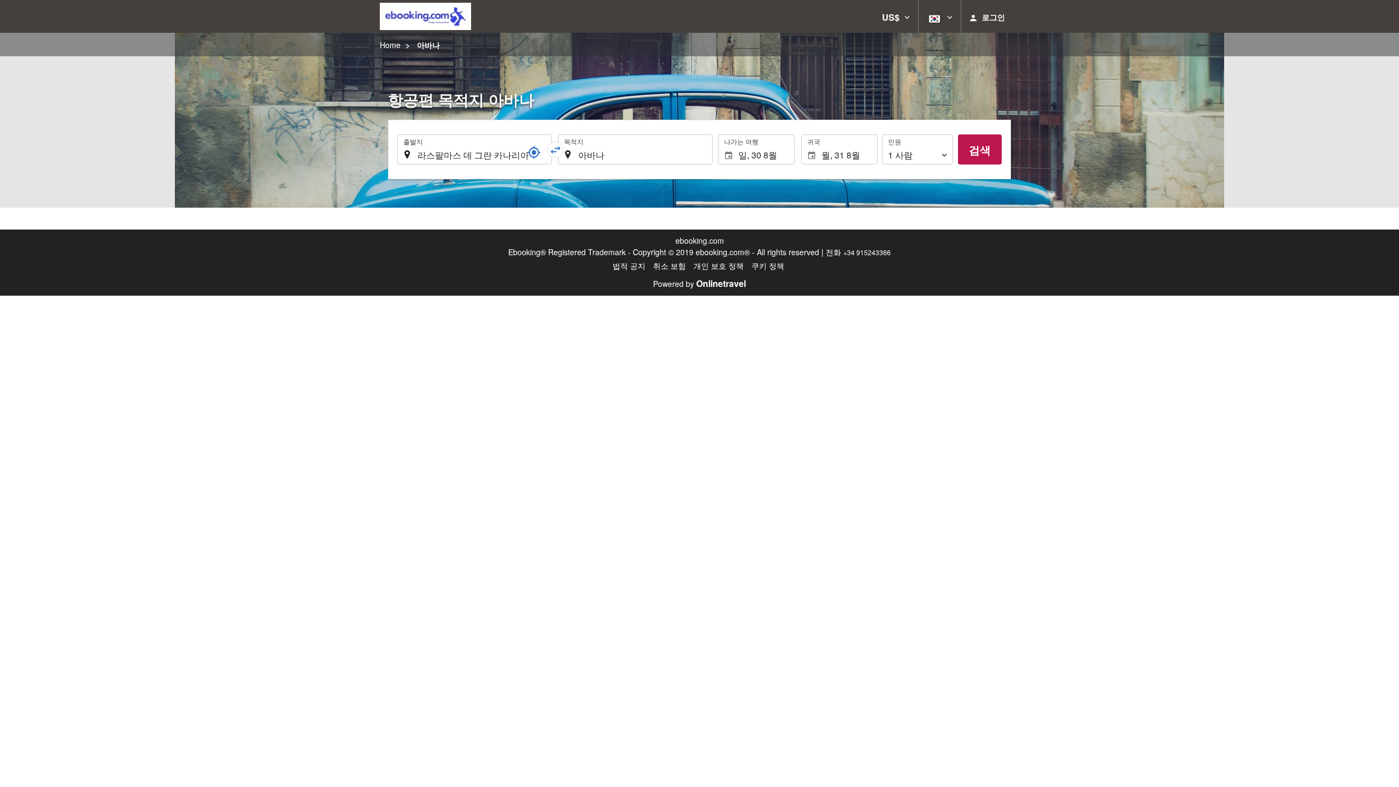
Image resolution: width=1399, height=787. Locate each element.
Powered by (699, 283)
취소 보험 (669, 265)
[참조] (534, 152)
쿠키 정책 (767, 265)
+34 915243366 (867, 252)
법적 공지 (629, 265)
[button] (896, 16)
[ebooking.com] (425, 16)
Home (390, 44)
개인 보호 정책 (718, 265)
